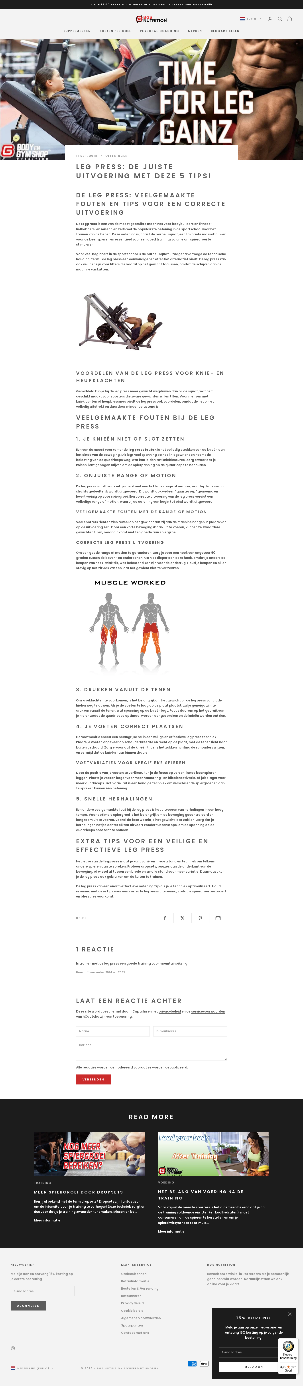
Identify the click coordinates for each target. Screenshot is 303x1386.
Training (42, 1183)
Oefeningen (116, 156)
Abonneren (28, 1306)
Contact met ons (135, 1332)
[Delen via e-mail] (218, 918)
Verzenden (93, 1079)
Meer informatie (47, 1220)
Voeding (166, 1182)
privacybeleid (170, 1011)
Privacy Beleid (132, 1303)
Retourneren (131, 1296)
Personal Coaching (159, 31)
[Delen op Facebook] (164, 918)
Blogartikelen (225, 31)
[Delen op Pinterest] (200, 918)
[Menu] (296, 1341)
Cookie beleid (132, 1311)
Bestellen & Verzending (140, 1288)
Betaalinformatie (135, 1281)
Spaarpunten (132, 1325)
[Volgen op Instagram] (13, 1348)
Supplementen (77, 31)
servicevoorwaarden (208, 1011)
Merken (195, 31)
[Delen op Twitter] (182, 918)
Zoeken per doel (115, 31)
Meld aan (253, 1367)
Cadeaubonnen (134, 1274)
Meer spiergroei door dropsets (79, 1192)
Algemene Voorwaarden (141, 1318)
